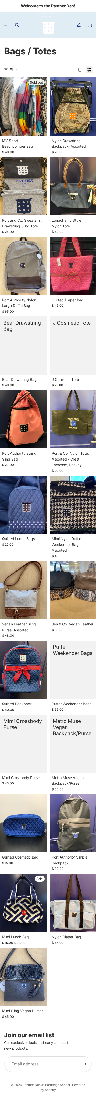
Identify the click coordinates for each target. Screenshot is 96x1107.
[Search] (17, 25)
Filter (14, 69)
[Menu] (6, 25)
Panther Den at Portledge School (47, 1085)
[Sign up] (84, 1064)
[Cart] (89, 25)
